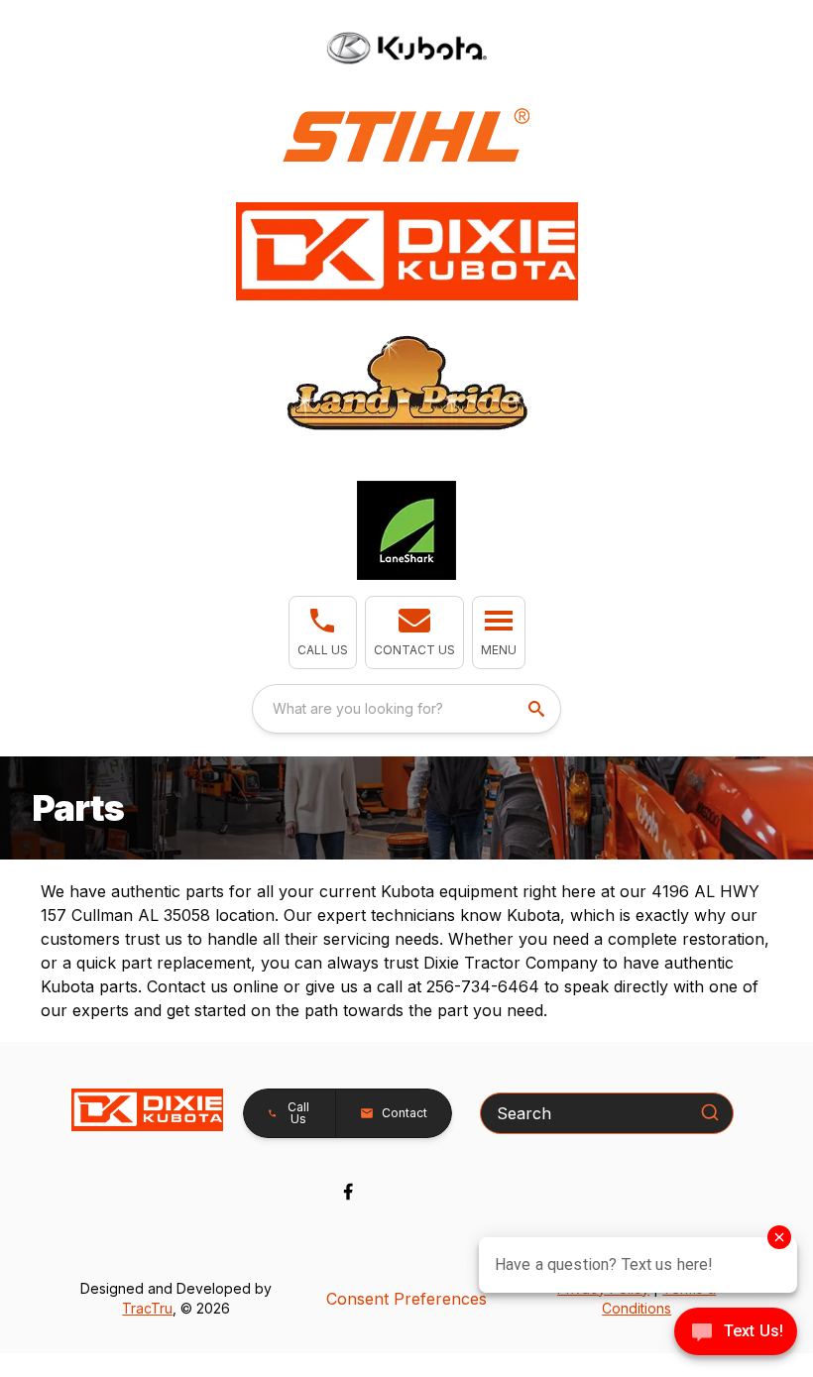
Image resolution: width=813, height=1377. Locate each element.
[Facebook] (348, 1191)
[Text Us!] (735, 1333)
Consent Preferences (406, 1299)
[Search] (710, 1112)
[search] (538, 709)
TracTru (147, 1308)
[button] (323, 632)
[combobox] (406, 709)
